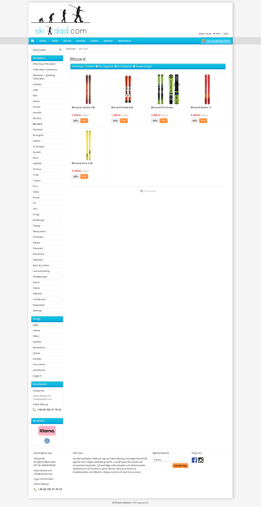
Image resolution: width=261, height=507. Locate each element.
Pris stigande (105, 66)
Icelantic (37, 84)
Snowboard (39, 299)
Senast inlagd (143, 66)
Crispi (36, 174)
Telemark (38, 248)
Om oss (67, 40)
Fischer (36, 106)
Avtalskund (39, 370)
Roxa (35, 157)
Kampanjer (39, 305)
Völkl (35, 90)
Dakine (36, 140)
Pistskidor (38, 236)
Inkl (218, 33)
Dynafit (37, 152)
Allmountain (39, 231)
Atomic (36, 101)
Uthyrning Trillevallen (44, 63)
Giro (35, 208)
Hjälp (55, 40)
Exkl (226, 33)
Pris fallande (124, 66)
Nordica (37, 118)
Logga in (37, 375)
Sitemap (37, 310)
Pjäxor (36, 282)
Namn (91, 66)
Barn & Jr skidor (41, 265)
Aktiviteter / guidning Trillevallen (44, 77)
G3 (34, 203)
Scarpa (36, 180)
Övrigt (36, 214)
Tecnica (37, 169)
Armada (37, 112)
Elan (35, 95)
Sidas (36, 191)
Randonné (38, 254)
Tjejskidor (38, 259)
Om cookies (39, 364)
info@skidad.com (42, 399)
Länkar (94, 40)
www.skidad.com (42, 395)
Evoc (35, 186)
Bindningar (39, 220)
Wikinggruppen (140, 502)
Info (76, 120)
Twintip (36, 225)
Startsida (70, 48)
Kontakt (81, 40)
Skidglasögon (40, 276)
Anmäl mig (180, 465)
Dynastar (38, 129)
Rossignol (38, 135)
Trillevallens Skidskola (45, 69)
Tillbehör (37, 293)
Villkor (43, 40)
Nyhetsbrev (124, 40)
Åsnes (36, 197)
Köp (84, 120)
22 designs (38, 146)
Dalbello (37, 163)
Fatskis (36, 242)
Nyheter (108, 40)
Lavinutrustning (41, 271)
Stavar (36, 287)
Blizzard (37, 123)
